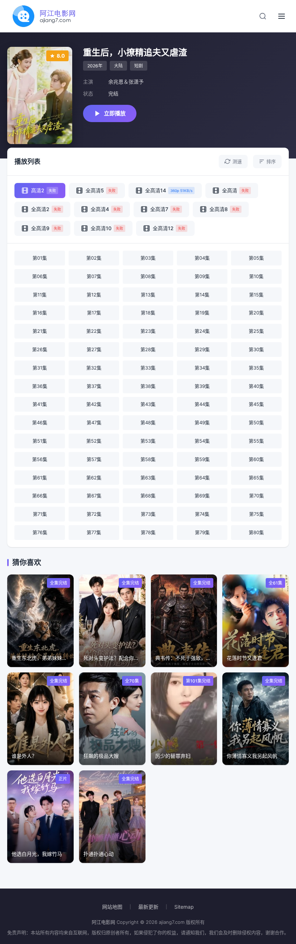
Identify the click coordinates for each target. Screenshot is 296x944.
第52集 (93, 441)
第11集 (40, 294)
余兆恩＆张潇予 (126, 82)
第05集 (256, 258)
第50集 (256, 422)
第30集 (256, 349)
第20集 (256, 313)
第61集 (39, 477)
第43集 (148, 404)
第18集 (148, 313)
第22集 (93, 331)
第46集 (39, 422)
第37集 (94, 386)
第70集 (256, 495)
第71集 (40, 514)
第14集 (202, 294)
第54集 (202, 441)
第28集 (148, 349)
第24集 (202, 331)
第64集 (202, 477)
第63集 (148, 477)
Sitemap (184, 907)
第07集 (94, 276)
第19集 (202, 313)
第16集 (39, 313)
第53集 (148, 441)
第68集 (148, 495)
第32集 (93, 368)
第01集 (39, 258)
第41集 (39, 404)
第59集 (202, 459)
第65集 (256, 477)
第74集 (202, 514)
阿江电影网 (103, 922)
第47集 (94, 422)
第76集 (39, 532)
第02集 (93, 258)
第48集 (148, 422)
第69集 (202, 495)
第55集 (256, 441)
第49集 (202, 422)
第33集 (148, 368)
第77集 (94, 532)
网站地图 (112, 907)
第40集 (256, 386)
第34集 (202, 368)
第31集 (39, 368)
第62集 (93, 477)
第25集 (256, 331)
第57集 (94, 459)
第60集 (256, 459)
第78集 (148, 532)
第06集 (39, 276)
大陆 (118, 65)
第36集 (39, 386)
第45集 (256, 404)
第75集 (256, 514)
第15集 (256, 294)
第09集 (202, 276)
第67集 (94, 495)
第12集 (94, 294)
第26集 (39, 349)
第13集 (148, 294)
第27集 (94, 349)
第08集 (148, 276)
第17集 (94, 313)
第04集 (202, 258)
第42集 (93, 404)
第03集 (148, 258)
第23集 (148, 331)
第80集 (256, 532)
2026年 (95, 65)
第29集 (202, 349)
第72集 (94, 514)
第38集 (148, 386)
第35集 (256, 368)
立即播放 (115, 113)
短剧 (138, 65)
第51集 (39, 441)
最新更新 (148, 907)
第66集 (39, 495)
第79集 (202, 532)
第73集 (148, 514)
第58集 (148, 459)
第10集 (256, 276)
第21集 (39, 331)
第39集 (202, 386)
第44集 (202, 404)
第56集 (39, 459)
